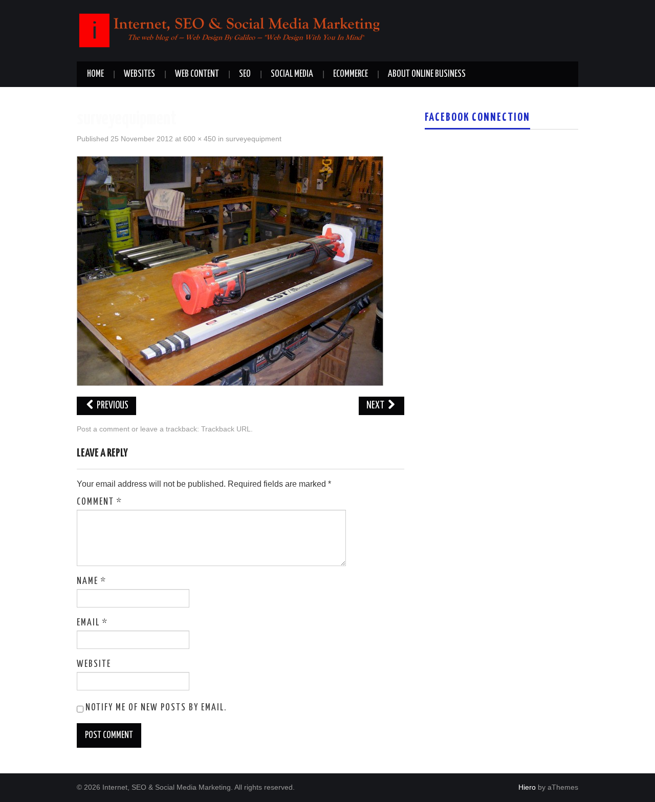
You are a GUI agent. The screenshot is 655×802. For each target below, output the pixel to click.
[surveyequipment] (230, 270)
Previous (111, 405)
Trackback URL (226, 429)
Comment (99, 502)
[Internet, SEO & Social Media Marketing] (230, 30)
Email (92, 622)
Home (95, 74)
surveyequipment (253, 139)
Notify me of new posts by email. (156, 707)
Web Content (197, 74)
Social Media (292, 74)
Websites (139, 74)
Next (376, 405)
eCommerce (350, 74)
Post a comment (103, 429)
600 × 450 (199, 139)
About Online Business (427, 74)
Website (94, 664)
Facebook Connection (477, 117)
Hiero (527, 787)
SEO (245, 74)
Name (91, 581)
